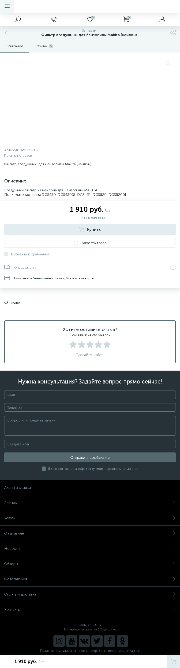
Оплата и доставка (20, 594)
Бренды (10, 503)
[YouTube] (71, 641)
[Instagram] (59, 641)
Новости (12, 548)
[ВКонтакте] (84, 641)
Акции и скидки (17, 487)
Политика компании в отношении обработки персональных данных (90, 651)
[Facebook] (109, 641)
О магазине (14, 533)
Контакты (12, 609)
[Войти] (162, 19)
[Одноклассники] (122, 641)
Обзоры (11, 564)
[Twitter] (97, 641)
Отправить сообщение (90, 457)
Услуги (9, 518)
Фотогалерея (15, 579)
